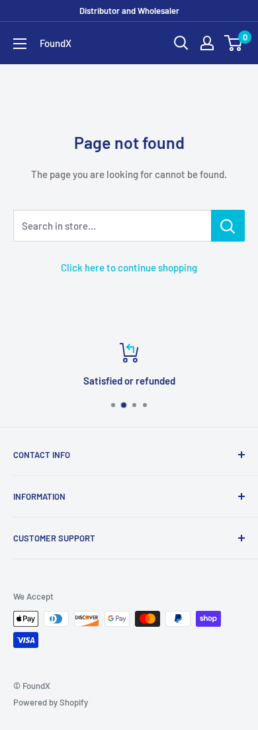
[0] (234, 43)
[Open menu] (19, 43)
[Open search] (181, 43)
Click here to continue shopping (129, 267)
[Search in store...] (228, 226)
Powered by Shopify (50, 702)
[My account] (207, 43)
